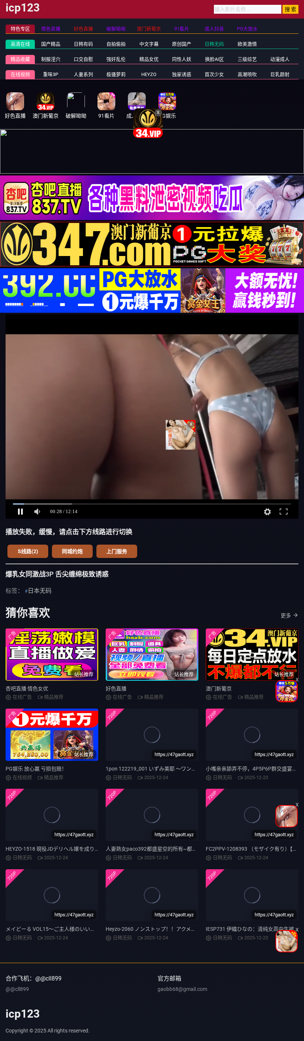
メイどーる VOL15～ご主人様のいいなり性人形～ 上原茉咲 (74, 929)
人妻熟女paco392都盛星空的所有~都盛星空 (157, 849)
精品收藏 (20, 59)
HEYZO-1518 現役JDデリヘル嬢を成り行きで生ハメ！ (68, 849)
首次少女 (214, 74)
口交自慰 (83, 59)
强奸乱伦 (116, 59)
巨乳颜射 (280, 74)
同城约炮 (72, 551)
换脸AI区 (214, 59)
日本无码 (40, 590)
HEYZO (148, 74)
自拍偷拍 (116, 44)
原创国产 (181, 44)
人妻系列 (83, 74)
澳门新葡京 (219, 689)
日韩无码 (214, 44)
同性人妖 (181, 59)
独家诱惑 (181, 74)
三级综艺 (247, 59)
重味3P (50, 74)
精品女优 (149, 59)
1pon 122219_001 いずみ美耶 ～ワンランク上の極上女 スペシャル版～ (188, 769)
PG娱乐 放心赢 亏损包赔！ (36, 769)
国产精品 (50, 44)
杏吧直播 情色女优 (27, 689)
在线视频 (20, 74)
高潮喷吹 (247, 74)
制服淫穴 (50, 59)
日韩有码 (83, 44)
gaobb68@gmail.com (182, 989)
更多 (286, 615)
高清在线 (20, 44)
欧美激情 (247, 44)
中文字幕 (149, 44)
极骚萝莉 (116, 74)
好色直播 (116, 689)
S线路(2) (28, 551)
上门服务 (116, 551)
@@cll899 (17, 989)
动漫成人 (280, 59)
